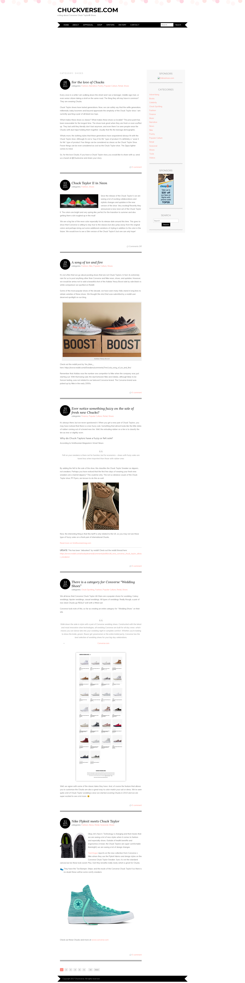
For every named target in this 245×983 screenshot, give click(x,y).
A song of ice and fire (87, 262)
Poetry (100, 86)
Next (97, 970)
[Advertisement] (122, 47)
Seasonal (104, 825)
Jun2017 (65, 585)
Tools (151, 154)
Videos (152, 158)
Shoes (126, 86)
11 (65, 821)
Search (166, 225)
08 (65, 82)
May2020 (65, 186)
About (75, 25)
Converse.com (103, 643)
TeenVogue (93, 853)
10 (90, 970)
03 (65, 183)
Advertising (154, 94)
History (122, 25)
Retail (120, 86)
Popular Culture (110, 86)
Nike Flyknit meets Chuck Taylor (95, 821)
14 (65, 582)
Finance (84, 416)
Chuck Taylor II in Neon (89, 183)
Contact (134, 25)
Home (66, 25)
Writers (110, 25)
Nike (91, 266)
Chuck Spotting (87, 590)
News (91, 825)
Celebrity (153, 102)
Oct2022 (65, 85)
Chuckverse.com (87, 10)
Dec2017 (65, 265)
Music (151, 118)
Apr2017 (65, 824)
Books (152, 98)
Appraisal (88, 25)
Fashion (84, 86)
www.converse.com (100, 940)
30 (65, 408)
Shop (99, 25)
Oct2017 (65, 411)
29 (65, 262)
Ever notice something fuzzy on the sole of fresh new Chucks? (103, 410)
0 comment (137, 167)
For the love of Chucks (88, 82)
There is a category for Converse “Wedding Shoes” (103, 584)
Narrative (93, 86)
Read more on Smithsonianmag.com (76, 543)
